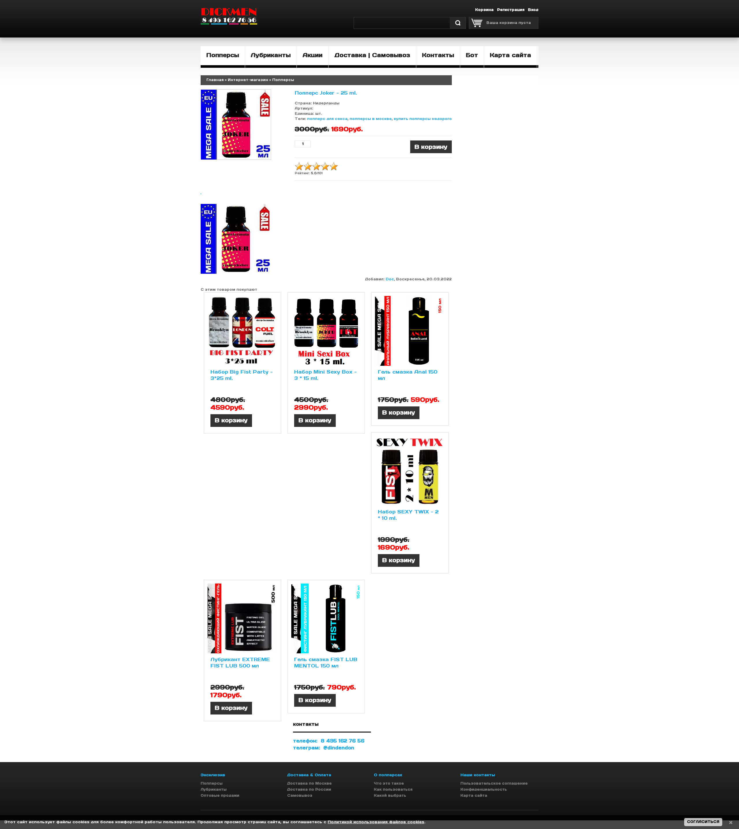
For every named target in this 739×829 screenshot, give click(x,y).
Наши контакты (477, 774)
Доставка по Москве (309, 783)
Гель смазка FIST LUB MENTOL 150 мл (325, 662)
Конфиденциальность (483, 789)
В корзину (231, 420)
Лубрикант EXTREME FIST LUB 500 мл (240, 662)
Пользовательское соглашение (494, 783)
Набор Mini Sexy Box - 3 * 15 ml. (325, 375)
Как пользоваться (393, 789)
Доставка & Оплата (309, 774)
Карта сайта (473, 795)
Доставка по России (309, 789)
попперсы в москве (371, 119)
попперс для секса (327, 119)
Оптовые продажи (220, 795)
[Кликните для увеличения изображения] (236, 125)
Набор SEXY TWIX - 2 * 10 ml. (408, 515)
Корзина (484, 9)
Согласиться (703, 821)
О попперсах (388, 774)
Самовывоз (299, 795)
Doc (390, 279)
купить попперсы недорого (423, 119)
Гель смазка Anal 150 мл (407, 375)
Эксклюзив (213, 774)
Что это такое (389, 783)
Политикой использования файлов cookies (376, 821)
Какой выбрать (390, 795)
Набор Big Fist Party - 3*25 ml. (241, 375)
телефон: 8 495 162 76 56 (328, 741)
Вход (533, 9)
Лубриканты (214, 789)
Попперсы (212, 783)
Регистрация (511, 9)
